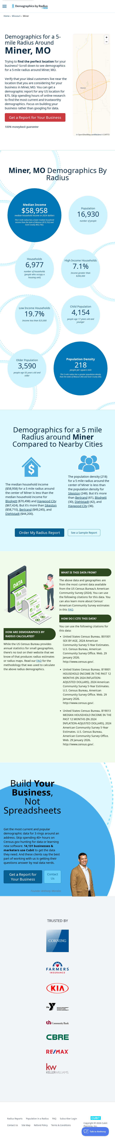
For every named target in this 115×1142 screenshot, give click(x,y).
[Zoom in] (106, 37)
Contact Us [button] (52, 876)
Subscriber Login (68, 1118)
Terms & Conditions (61, 1125)
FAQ (39, 661)
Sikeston (51, 505)
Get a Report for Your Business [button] (35, 117)
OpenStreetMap (84, 134)
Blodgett (11, 501)
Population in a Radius (37, 1118)
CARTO (106, 134)
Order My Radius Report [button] (39, 532)
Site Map (26, 1125)
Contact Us (12, 1125)
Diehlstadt (12, 514)
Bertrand (25, 509)
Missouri (16, 16)
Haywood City (46, 501)
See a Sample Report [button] (84, 532)
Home (6, 16)
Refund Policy (41, 1125)
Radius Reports (14, 1118)
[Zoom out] (106, 42)
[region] (91, 85)
